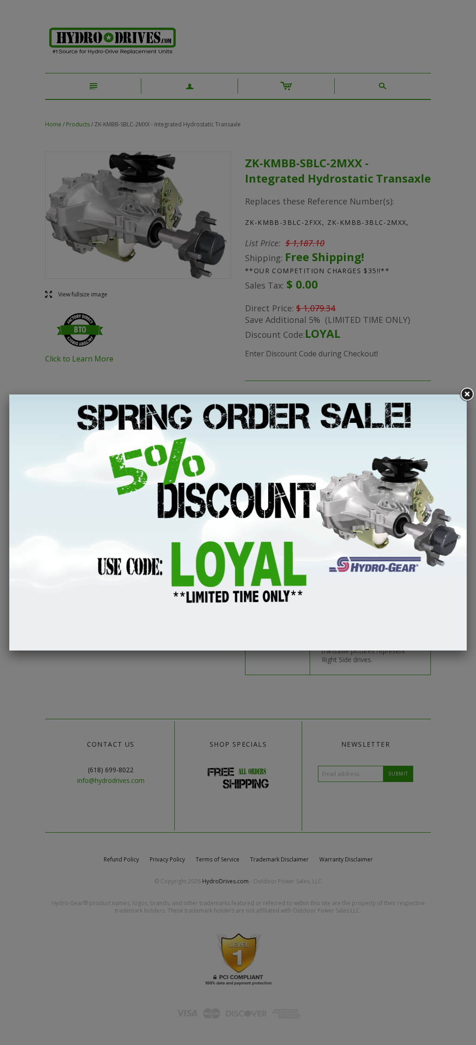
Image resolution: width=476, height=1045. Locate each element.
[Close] (466, 394)
